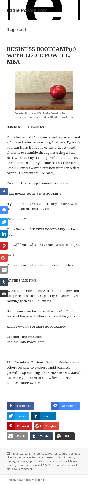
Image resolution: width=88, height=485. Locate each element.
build (65, 453)
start (66, 461)
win (53, 465)
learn (71, 457)
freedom (51, 457)
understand (33, 465)
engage (23, 457)
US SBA (45, 465)
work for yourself (67, 465)
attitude (41, 453)
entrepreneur (37, 457)
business (74, 453)
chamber (12, 457)
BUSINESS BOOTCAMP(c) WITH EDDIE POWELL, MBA (41, 55)
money (11, 461)
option (32, 461)
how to (62, 457)
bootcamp (53, 453)
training (11, 465)
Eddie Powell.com (27, 10)
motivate (21, 461)
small (58, 461)
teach (73, 461)
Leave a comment (21, 469)
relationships (46, 461)
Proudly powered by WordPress (26, 480)
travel (21, 465)
